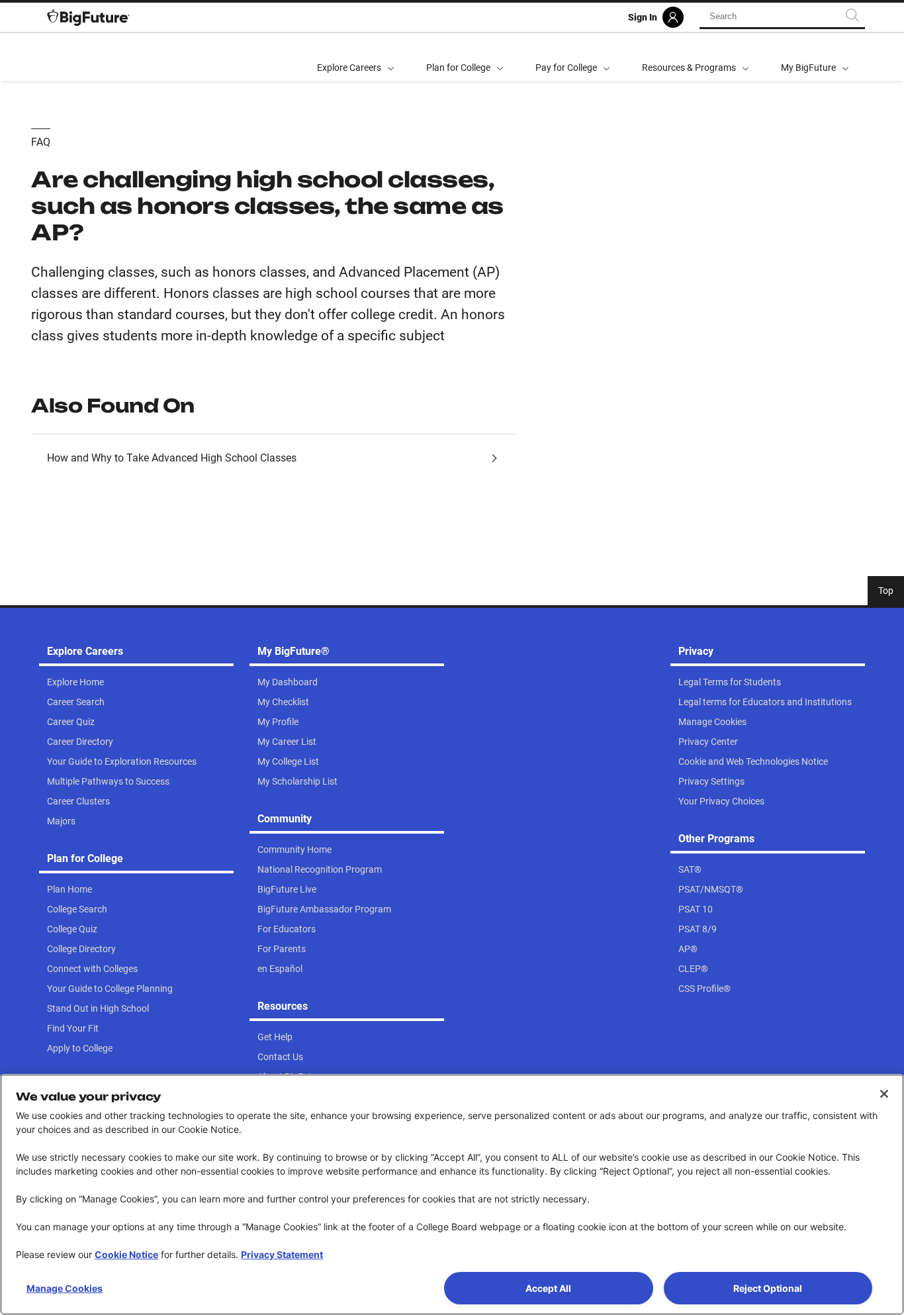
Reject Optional (767, 1288)
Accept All (548, 1288)
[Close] (884, 1093)
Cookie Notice (126, 1254)
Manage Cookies (64, 1288)
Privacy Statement (282, 1254)
